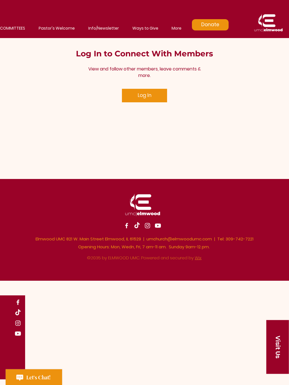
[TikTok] (17, 312)
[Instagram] (17, 323)
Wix (198, 258)
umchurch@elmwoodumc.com (179, 239)
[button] (277, 347)
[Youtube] (17, 333)
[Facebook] (17, 302)
